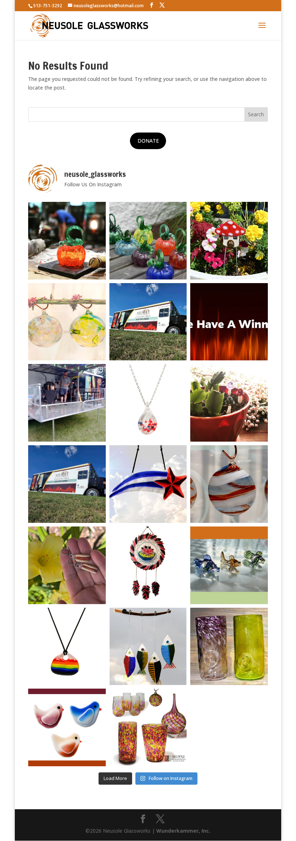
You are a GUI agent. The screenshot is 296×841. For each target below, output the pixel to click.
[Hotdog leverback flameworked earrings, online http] (67, 565)
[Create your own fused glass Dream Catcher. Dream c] (148, 565)
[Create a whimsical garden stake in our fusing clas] (229, 240)
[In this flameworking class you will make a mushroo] (229, 403)
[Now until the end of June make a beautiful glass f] (229, 565)
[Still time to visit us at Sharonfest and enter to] (67, 403)
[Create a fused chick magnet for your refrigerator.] (67, 727)
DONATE (148, 140)
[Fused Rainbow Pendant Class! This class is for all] (67, 646)
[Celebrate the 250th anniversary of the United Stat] (229, 484)
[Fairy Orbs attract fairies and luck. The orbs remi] (67, 322)
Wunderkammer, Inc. (183, 830)
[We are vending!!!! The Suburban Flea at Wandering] (148, 322)
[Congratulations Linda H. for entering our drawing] (229, 322)
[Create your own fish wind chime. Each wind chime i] (148, 646)
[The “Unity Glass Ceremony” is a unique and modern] (148, 727)
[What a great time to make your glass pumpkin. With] (67, 240)
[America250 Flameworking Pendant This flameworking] (148, 403)
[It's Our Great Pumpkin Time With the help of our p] (148, 240)
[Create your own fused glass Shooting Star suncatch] (148, 484)
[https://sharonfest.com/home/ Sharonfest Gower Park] (67, 484)
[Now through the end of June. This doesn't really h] (229, 646)
